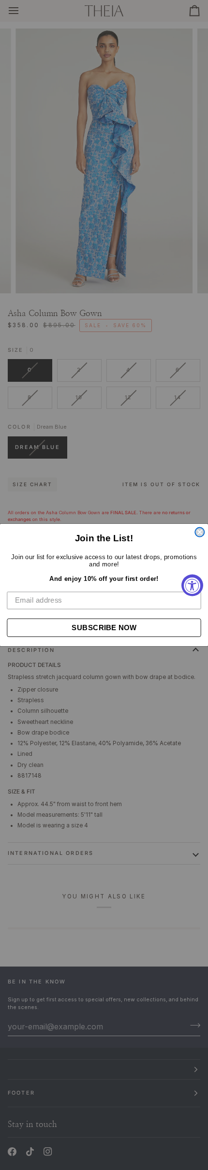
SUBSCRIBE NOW (104, 627)
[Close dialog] (199, 532)
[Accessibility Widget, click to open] (192, 585)
